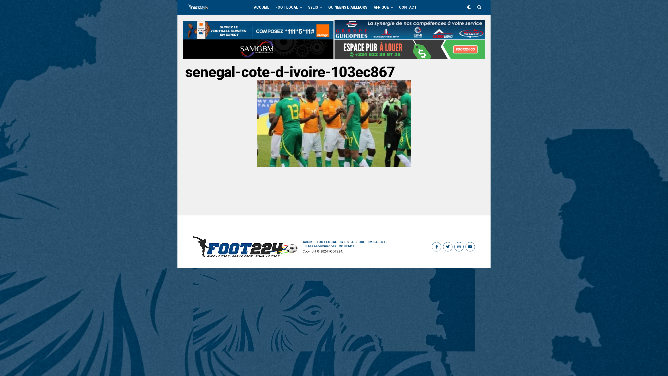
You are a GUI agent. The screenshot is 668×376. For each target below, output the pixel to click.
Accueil (261, 7)
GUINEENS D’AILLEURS (347, 7)
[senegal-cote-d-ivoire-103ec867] (334, 165)
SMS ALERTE (377, 242)
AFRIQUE (381, 7)
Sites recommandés (320, 246)
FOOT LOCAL (287, 7)
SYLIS (313, 7)
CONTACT (408, 7)
